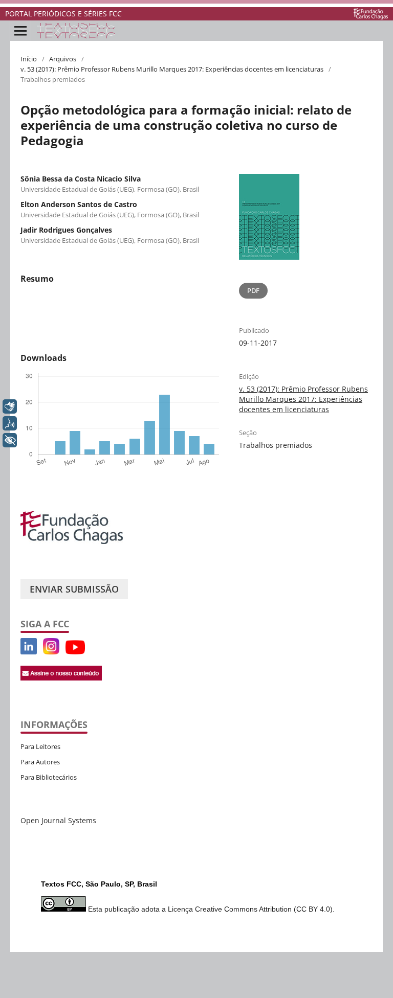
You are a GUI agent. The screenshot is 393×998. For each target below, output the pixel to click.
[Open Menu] (20, 30)
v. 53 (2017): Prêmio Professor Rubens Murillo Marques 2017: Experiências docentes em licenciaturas (171, 69)
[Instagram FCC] (51, 651)
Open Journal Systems (58, 820)
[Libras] (10, 406)
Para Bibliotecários (48, 777)
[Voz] (10, 423)
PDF (253, 290)
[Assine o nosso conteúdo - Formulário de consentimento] (61, 678)
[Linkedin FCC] (28, 651)
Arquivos (62, 58)
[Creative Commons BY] (63, 909)
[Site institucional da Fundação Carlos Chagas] (371, 13)
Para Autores (40, 761)
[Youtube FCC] (40, 651)
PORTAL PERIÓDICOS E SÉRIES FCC (63, 13)
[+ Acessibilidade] (10, 440)
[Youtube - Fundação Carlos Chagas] (75, 651)
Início (28, 58)
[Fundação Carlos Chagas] (71, 541)
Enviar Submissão (74, 589)
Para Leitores (40, 746)
